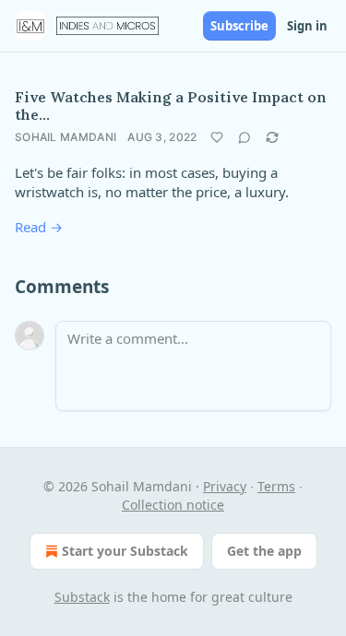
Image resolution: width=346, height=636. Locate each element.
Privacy (224, 486)
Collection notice (173, 504)
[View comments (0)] (245, 137)
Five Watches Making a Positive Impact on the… (171, 106)
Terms (276, 486)
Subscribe (239, 26)
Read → (39, 227)
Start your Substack (125, 550)
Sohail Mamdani (65, 137)
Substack (82, 597)
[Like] (217, 137)
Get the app (264, 550)
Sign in (307, 26)
